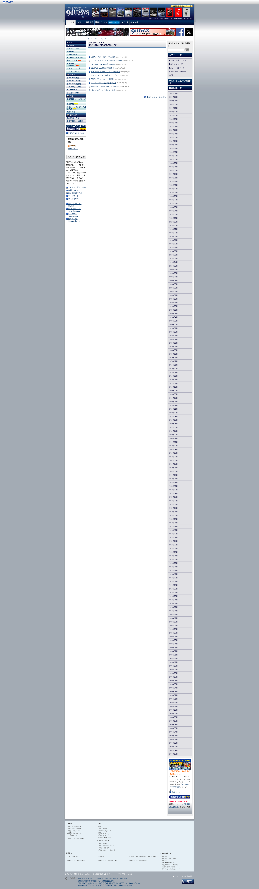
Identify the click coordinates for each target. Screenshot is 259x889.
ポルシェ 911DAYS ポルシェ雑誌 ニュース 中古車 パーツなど (76, 8)
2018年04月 (173, 347)
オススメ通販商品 (72, 856)
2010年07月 (173, 633)
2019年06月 (173, 310)
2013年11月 (173, 486)
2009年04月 (173, 688)
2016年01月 (173, 402)
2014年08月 (173, 453)
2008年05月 (173, 728)
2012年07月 (173, 545)
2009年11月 (173, 662)
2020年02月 (173, 291)
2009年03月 (173, 692)
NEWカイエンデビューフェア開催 (104, 87)
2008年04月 (173, 732)
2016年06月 (173, 394)
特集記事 (70, 52)
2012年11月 (173, 530)
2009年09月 (173, 670)
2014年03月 (173, 471)
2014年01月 (173, 479)
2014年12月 (173, 438)
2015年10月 (173, 413)
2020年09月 (173, 273)
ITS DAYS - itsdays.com (73, 215)
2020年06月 (173, 281)
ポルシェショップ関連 (74, 828)
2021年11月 (173, 247)
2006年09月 (173, 750)
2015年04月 (173, 427)
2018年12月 (173, 332)
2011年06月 (173, 592)
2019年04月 (173, 317)
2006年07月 (173, 754)
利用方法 (164, 860)
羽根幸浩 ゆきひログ (71, 64)
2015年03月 (173, 431)
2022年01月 (173, 240)
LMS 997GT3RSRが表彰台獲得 (103, 64)
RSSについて (73, 149)
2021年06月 (173, 255)
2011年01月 (173, 611)
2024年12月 (173, 148)
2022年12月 (173, 222)
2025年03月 (173, 137)
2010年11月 (173, 618)
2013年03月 (173, 515)
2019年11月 (173, 303)
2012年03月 (173, 560)
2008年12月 (173, 703)
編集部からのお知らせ (177, 71)
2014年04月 (173, 468)
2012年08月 (173, 541)
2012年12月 (173, 526)
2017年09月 (173, 372)
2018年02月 (173, 354)
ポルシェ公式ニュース (177, 60)
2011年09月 (173, 581)
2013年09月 (173, 493)
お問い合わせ (73, 190)
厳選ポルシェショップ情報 (75, 838)
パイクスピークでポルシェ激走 (103, 90)
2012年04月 (173, 556)
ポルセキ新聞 (72, 54)
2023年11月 (173, 185)
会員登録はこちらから (168, 862)
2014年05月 (173, 464)
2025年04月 (173, 134)
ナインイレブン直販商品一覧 (138, 860)
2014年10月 (173, 446)
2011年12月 (173, 570)
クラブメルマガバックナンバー (171, 869)
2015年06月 (173, 424)
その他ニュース (72, 835)
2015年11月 (173, 409)
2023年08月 (173, 196)
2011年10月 (173, 578)
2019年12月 (173, 299)
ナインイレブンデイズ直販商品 (76, 108)
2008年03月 (173, 736)
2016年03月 (173, 398)
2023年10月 (173, 189)
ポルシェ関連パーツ (176, 68)
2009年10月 (173, 666)
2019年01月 (173, 328)
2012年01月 (173, 567)
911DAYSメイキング (75, 57)
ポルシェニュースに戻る (156, 97)
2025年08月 (173, 123)
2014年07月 (173, 457)
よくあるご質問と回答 (77, 187)
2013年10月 (173, 490)
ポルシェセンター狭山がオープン (104, 75)
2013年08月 (173, 497)
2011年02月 (173, 607)
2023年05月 (173, 207)
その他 (171, 75)
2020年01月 (173, 295)
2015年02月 (173, 435)
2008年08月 (173, 717)
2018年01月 (173, 358)
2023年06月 (173, 203)
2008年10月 (173, 710)
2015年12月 (173, 405)
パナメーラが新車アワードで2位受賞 (105, 72)
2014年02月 (173, 475)
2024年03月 (173, 170)
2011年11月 (173, 574)
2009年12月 (173, 658)
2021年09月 (173, 251)
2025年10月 (173, 115)
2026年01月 (173, 108)
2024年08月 (173, 159)
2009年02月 (173, 695)
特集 (99, 826)
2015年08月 (173, 420)
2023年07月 (173, 200)
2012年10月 (173, 534)
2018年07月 (173, 339)
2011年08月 (173, 585)
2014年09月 (173, 449)
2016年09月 (173, 391)
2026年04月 (173, 101)
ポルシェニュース (100, 39)
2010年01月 (173, 655)
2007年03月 (173, 743)
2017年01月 (173, 383)
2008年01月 (173, 739)
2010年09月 (173, 625)
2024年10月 (173, 152)
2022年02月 (173, 237)
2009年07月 (173, 677)
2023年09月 (173, 193)
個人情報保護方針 (75, 193)
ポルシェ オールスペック (106, 845)
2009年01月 (173, 699)
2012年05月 (173, 552)
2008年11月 (173, 706)
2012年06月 (173, 548)
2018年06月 (173, 343)
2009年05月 (173, 684)
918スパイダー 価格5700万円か (103, 57)
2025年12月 (173, 112)
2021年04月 (173, 262)
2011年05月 (173, 596)
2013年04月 (173, 512)
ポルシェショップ (176, 64)
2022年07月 (173, 229)
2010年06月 (173, 637)
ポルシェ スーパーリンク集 (106, 850)
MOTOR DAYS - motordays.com (74, 210)
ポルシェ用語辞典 (74, 84)
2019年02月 (173, 325)
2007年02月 (173, 747)
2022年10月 (173, 226)
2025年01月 (173, 145)
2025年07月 (173, 126)
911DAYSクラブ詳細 (76, 133)
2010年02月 (173, 651)
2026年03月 (173, 104)
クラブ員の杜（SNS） (75, 121)
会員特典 (164, 856)
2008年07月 (173, 721)
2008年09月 (173, 714)
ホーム (90, 39)
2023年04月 (173, 211)
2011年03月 (173, 604)
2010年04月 (173, 644)
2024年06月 (173, 163)
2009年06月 (173, 681)
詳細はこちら (177, 792)
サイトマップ (73, 196)
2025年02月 (173, 141)
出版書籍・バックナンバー (76, 100)
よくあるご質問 (73, 93)
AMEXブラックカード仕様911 (103, 79)
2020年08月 (173, 277)
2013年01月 (173, 523)
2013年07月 (173, 501)
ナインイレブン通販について (76, 860)
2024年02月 (173, 174)
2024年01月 (173, 178)
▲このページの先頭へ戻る (183, 876)
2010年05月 (173, 640)
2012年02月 (173, 563)
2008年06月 (173, 725)
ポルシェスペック (74, 81)
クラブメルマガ (73, 71)
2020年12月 (173, 270)
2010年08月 (173, 629)
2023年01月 (173, 218)
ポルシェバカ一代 (74, 68)
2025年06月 (173, 130)
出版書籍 (101, 856)
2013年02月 (173, 519)
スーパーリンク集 (74, 87)
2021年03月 (173, 266)
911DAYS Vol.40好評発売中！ (102, 68)
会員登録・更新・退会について (171, 858)
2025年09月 (173, 119)
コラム (99, 823)
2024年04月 (173, 167)
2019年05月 (173, 314)
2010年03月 (173, 648)
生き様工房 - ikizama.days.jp (74, 220)
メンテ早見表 (72, 90)
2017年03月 (173, 380)
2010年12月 (173, 614)
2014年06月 (173, 460)
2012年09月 (173, 537)
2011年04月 (173, 600)
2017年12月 (173, 361)
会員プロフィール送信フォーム (171, 865)
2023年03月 (173, 214)
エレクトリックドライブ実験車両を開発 (106, 61)
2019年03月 (173, 321)
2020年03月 (173, 288)
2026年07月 (173, 93)
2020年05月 (173, 284)
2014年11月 (173, 442)
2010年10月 (173, 622)
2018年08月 (173, 336)
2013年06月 (173, 504)
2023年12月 (173, 181)
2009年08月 (173, 673)
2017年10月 (173, 369)
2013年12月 (173, 482)
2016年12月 (173, 387)
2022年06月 (173, 233)
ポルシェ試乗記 (73, 78)
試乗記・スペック (103, 840)
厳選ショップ (72, 112)
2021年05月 (173, 259)
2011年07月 (173, 589)
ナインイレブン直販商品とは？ (107, 860)
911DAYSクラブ (73, 118)
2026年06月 (173, 97)
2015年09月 (173, 416)
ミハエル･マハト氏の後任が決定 (103, 83)
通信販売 (70, 104)
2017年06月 (173, 376)
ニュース (69, 823)
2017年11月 (173, 365)
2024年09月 (173, 156)
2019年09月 (173, 306)
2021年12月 (173, 244)
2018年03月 (173, 350)
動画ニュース (72, 60)
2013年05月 (173, 508)
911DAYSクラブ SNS (168, 867)
